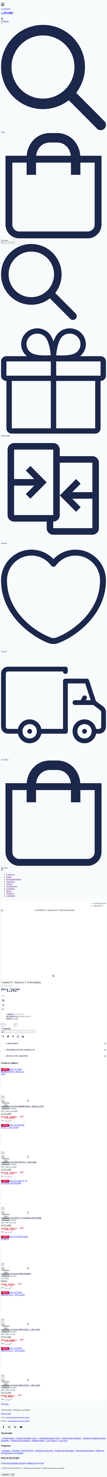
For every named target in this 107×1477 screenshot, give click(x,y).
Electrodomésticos (13, 879)
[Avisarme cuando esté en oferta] (3, 1005)
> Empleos (15, 1450)
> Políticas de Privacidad (64, 1450)
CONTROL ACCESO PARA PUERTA (16, 1274)
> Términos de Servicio (43, 1450)
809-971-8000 (6, 1414)
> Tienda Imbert (7, 1438)
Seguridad (10, 881)
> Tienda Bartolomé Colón (49, 1438)
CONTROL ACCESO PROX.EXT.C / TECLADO (20, 1329)
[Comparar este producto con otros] (3, 1000)
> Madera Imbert (37, 1440)
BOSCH (4, 1281)
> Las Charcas (51, 1440)
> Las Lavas (62, 1440)
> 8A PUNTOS (26, 1450)
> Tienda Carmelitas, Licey (26, 1438)
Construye (10, 874)
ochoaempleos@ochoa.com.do (19, 1421)
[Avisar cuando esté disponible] (3, 1009)
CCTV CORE (6, 1114)
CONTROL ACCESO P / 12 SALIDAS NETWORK (21, 1218)
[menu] (2, 19)
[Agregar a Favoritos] (3, 996)
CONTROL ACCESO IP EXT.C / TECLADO (19, 1162)
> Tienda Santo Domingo (70, 1438)
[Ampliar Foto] (53, 976)
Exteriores (10, 889)
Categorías (10, 896)
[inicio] (5, 21)
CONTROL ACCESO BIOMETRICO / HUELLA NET (22, 1106)
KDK (16, 1019)
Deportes (10, 893)
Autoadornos (11, 886)
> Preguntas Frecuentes (84, 1450)
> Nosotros (5, 1450)
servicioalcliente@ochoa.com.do (17, 1417)
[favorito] (2, 1097)
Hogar (8, 891)
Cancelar (5, 1475)
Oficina (9, 884)
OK (12, 1475)
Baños (8, 877)
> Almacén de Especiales (19, 1440)
